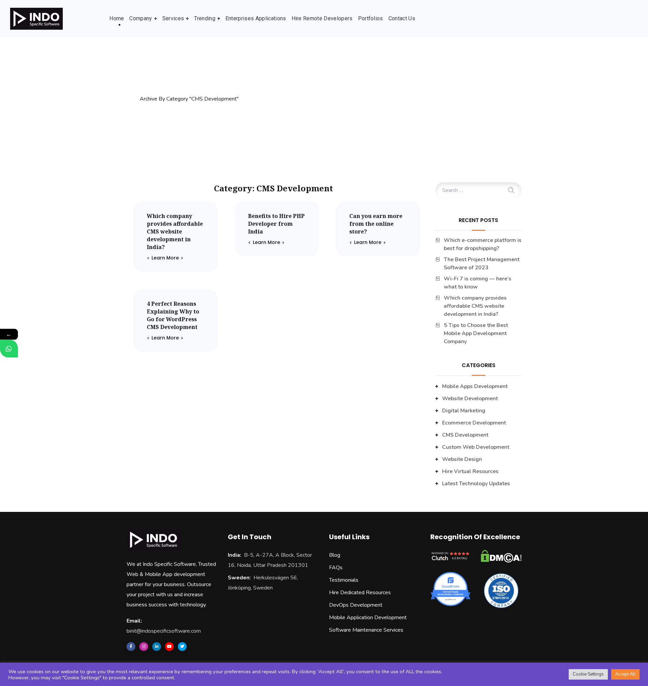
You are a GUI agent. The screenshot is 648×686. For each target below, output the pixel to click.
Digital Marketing (463, 410)
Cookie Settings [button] (588, 674)
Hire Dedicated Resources (360, 592)
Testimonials (343, 580)
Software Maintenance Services (366, 630)
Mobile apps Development (475, 386)
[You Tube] (169, 646)
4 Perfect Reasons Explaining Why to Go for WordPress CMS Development (173, 315)
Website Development (470, 398)
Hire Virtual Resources (470, 471)
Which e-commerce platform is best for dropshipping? (482, 244)
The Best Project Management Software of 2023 (481, 263)
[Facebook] (131, 646)
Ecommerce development (474, 423)
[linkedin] (156, 646)
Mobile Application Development (368, 617)
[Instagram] (143, 646)
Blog (334, 555)
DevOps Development (355, 605)
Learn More (165, 257)
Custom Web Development (475, 447)
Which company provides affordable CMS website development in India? (175, 231)
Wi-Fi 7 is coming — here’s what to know (477, 283)
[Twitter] (182, 646)
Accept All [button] (625, 674)
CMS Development (465, 435)
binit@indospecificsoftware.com (164, 631)
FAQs (336, 567)
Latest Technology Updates (476, 483)
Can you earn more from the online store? (375, 223)
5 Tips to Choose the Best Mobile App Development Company (476, 333)
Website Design (462, 459)
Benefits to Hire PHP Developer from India (276, 223)
